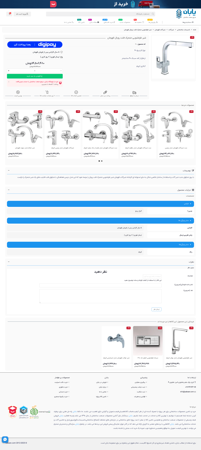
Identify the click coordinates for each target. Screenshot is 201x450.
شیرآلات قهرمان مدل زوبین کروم (62, 148)
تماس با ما (68, 22)
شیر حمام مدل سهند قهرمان (25, 148)
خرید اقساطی (108, 21)
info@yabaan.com (187, 392)
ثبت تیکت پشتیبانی (138, 387)
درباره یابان (102, 387)
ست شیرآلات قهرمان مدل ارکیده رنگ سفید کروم (100, 148)
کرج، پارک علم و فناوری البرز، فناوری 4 (181, 382)
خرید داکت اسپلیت (61, 382)
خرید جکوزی (63, 387)
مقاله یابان (93, 21)
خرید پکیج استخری (61, 397)
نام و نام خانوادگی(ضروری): (183, 285)
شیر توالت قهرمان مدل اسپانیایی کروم (116, 358)
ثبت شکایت (141, 392)
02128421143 (189, 387)
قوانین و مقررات (139, 397)
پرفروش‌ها (152, 21)
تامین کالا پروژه (101, 397)
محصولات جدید (124, 21)
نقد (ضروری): (188, 290)
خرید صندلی (63, 392)
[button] (190, 131)
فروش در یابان (101, 382)
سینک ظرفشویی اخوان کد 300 (148, 358)
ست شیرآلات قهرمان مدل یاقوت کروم (138, 148)
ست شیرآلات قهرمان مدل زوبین (176, 148)
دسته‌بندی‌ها (187, 22)
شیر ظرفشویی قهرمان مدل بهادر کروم (179, 358)
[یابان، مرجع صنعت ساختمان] (183, 14)
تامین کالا (81, 21)
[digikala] (12, 412)
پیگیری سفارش (140, 382)
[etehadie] (24, 412)
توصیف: (190, 276)
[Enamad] (44, 412)
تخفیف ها (138, 21)
